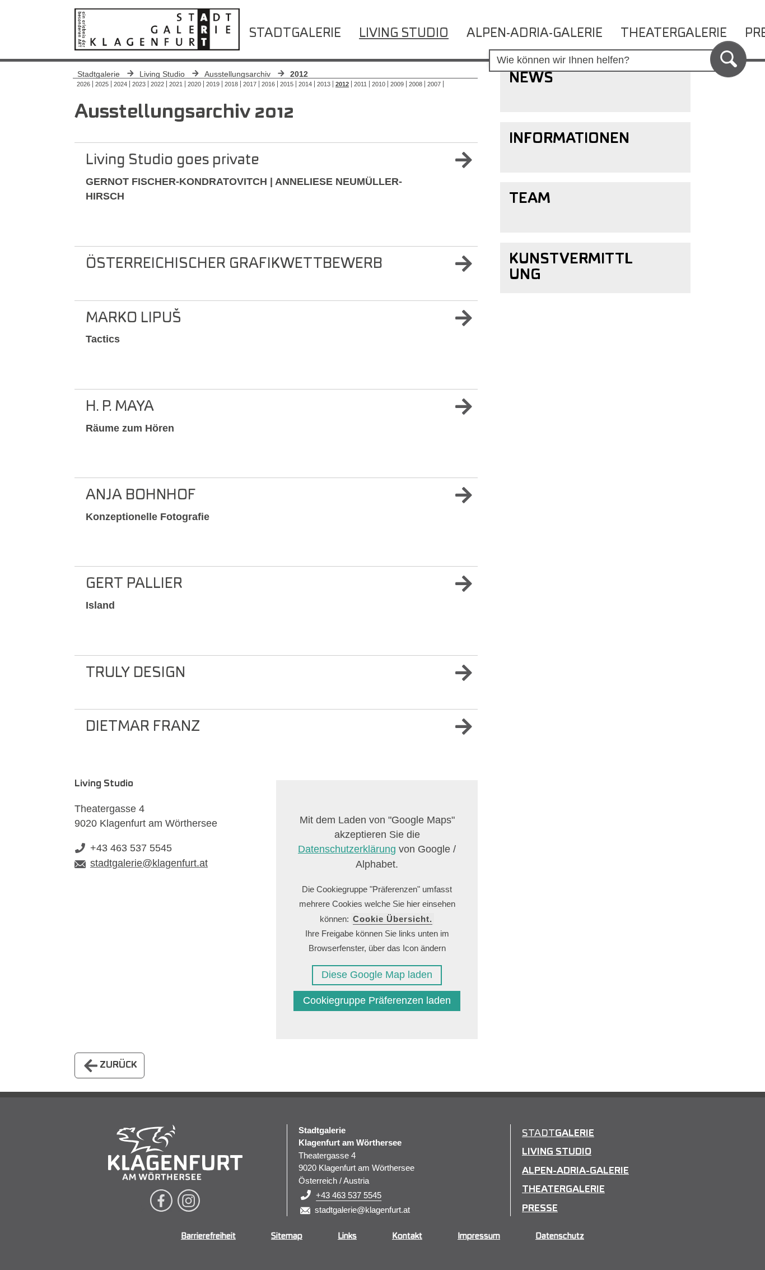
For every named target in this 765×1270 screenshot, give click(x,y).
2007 (434, 84)
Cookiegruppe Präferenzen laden (377, 1000)
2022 (157, 84)
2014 (305, 84)
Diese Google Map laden (376, 974)
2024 (120, 84)
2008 (415, 84)
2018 (231, 84)
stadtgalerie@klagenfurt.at (149, 863)
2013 (323, 84)
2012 (342, 84)
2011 (360, 84)
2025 (102, 84)
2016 (268, 84)
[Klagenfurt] (175, 1152)
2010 (378, 84)
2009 (397, 84)
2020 (194, 84)
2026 (83, 84)
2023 (139, 84)
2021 (176, 84)
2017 (249, 84)
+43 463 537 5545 (131, 848)
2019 (213, 84)
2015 (286, 84)
